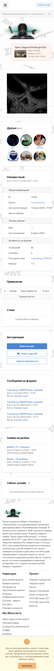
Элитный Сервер (10, 623)
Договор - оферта (11, 600)
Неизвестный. (21, 396)
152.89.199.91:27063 (36, 57)
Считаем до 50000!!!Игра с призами (25, 390)
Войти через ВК (28, 354)
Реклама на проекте (12, 608)
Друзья (14, 128)
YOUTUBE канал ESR (39, 602)
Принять (27, 665)
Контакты (7, 604)
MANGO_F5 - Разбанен (18, 447)
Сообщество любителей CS (15, 626)
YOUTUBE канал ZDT (39, 598)
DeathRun (7, 634)
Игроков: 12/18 (34, 54)
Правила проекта (11, 583)
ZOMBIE (6, 630)
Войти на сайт (44, 5)
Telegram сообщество (40, 580)
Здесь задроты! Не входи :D (16, 619)
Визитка (33, 606)
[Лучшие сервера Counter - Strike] (22, 30)
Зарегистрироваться (27, 361)
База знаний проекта (12, 580)
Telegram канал (37, 583)
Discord (32, 587)
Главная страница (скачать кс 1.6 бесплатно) (23, 14)
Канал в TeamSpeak (39, 591)
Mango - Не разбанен (17, 459)
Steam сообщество (38, 594)
